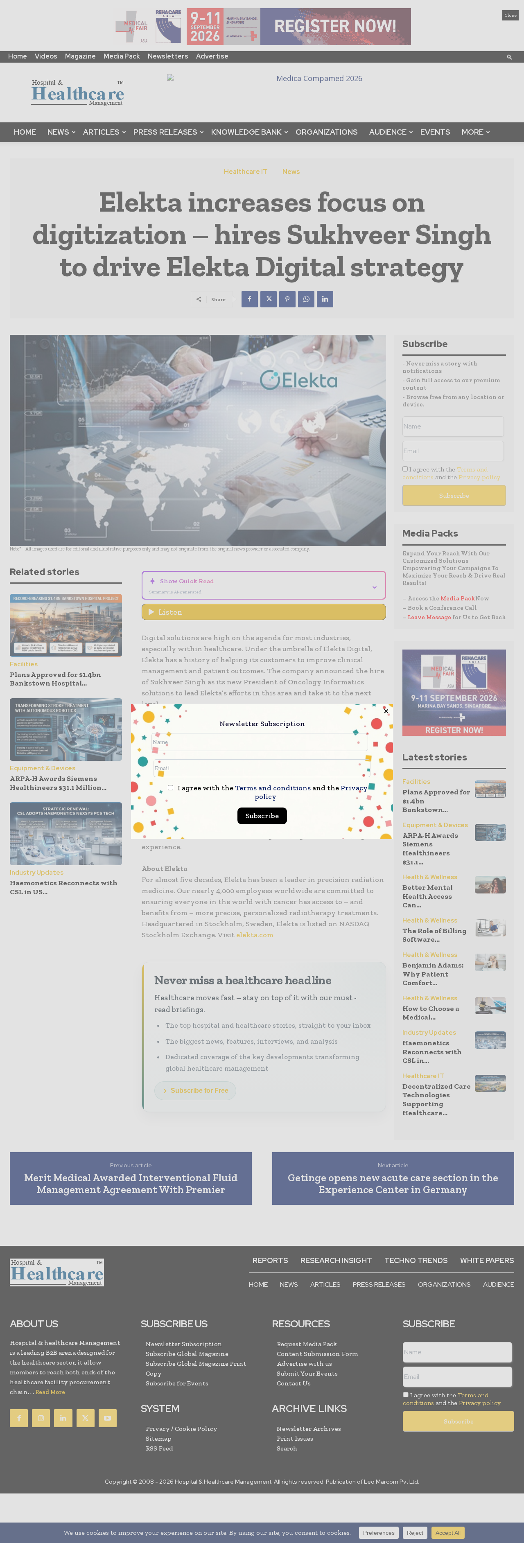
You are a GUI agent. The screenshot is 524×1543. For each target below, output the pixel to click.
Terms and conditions (273, 787)
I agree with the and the (272, 792)
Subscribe (262, 815)
